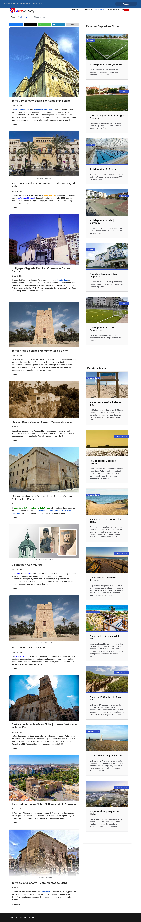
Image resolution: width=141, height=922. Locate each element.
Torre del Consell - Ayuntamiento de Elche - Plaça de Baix (44, 185)
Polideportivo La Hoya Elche (106, 64)
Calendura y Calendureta (27, 564)
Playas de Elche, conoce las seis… (105, 520)
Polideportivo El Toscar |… (104, 169)
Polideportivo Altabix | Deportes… (102, 328)
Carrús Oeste (62, 280)
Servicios (86, 9)
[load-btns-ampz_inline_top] (72, 24)
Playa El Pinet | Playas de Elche (104, 812)
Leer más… (16, 124)
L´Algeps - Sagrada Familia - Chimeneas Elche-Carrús (41, 270)
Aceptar (126, 4)
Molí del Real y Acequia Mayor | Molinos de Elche (42, 422)
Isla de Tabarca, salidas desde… (103, 462)
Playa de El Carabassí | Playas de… (106, 698)
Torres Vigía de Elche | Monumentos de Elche (40, 350)
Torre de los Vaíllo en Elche (28, 647)
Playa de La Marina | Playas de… (105, 403)
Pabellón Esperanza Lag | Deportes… (104, 275)
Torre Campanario (21, 110)
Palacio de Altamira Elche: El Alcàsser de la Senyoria (44, 804)
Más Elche (113, 9)
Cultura (99, 9)
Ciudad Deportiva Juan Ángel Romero (107, 116)
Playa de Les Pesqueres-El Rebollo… (105, 579)
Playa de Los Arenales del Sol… (104, 637)
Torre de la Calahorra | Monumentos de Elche (39, 882)
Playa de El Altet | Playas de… (106, 755)
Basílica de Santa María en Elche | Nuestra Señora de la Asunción (44, 726)
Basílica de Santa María (43, 110)
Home (76, 9)
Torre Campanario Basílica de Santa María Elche (41, 100)
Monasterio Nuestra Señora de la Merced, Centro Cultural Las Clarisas (42, 497)
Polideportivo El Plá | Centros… (102, 221)
